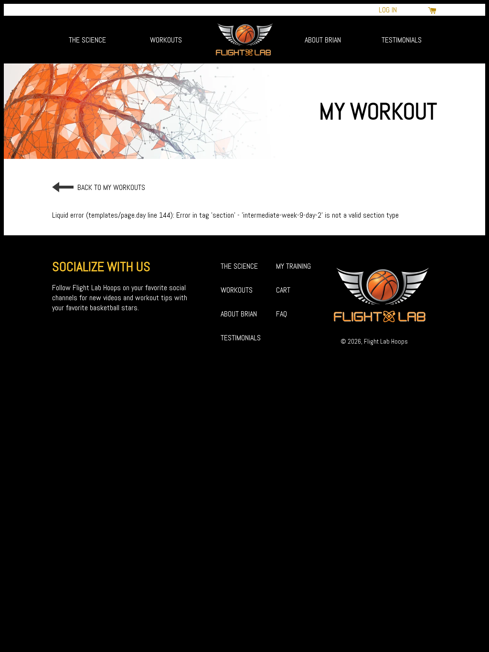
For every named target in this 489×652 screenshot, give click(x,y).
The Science (87, 40)
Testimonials (402, 40)
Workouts (166, 40)
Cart (283, 290)
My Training (293, 266)
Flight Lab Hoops (386, 341)
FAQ (281, 314)
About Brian (323, 40)
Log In (388, 10)
